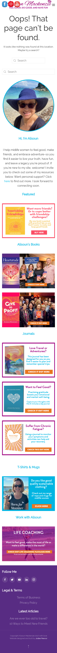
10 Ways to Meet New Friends (29, 623)
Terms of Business (28, 597)
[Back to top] (28, 646)
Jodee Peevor (41, 638)
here (7, 181)
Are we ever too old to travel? (28, 618)
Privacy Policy (28, 602)
